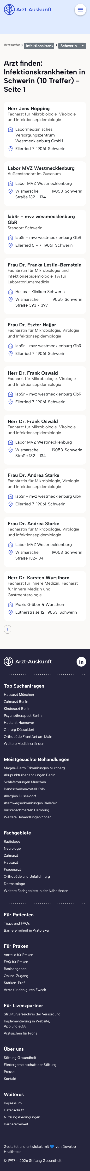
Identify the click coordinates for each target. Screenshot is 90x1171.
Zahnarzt (11, 855)
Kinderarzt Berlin (17, 708)
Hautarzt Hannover (19, 722)
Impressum (13, 1103)
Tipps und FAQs (17, 923)
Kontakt (10, 1079)
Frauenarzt (12, 869)
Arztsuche (12, 45)
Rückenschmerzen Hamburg (26, 810)
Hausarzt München (19, 694)
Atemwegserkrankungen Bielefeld (31, 803)
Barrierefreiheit (16, 1124)
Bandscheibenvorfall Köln (24, 789)
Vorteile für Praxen (18, 955)
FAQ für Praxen (16, 962)
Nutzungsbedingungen (22, 1117)
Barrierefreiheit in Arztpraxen (27, 930)
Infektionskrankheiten (45, 45)
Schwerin (68, 45)
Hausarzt (11, 862)
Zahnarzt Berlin (16, 701)
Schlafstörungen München (25, 782)
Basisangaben (15, 969)
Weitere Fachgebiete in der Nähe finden (36, 891)
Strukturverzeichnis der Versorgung (32, 1014)
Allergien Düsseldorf (20, 796)
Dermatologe (14, 884)
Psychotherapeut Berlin (23, 715)
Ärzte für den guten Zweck (25, 990)
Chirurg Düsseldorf (19, 729)
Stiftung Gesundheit (20, 1058)
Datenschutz (14, 1110)
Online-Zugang (16, 976)
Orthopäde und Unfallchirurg (27, 876)
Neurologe (12, 848)
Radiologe (12, 841)
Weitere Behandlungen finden (27, 817)
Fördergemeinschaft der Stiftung (30, 1065)
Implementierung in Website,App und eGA (27, 1023)
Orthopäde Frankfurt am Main (28, 736)
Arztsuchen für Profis (20, 1033)
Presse (9, 1072)
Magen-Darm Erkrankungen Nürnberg (34, 768)
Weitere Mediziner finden (24, 743)
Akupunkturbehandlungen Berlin (29, 775)
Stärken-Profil (15, 983)
